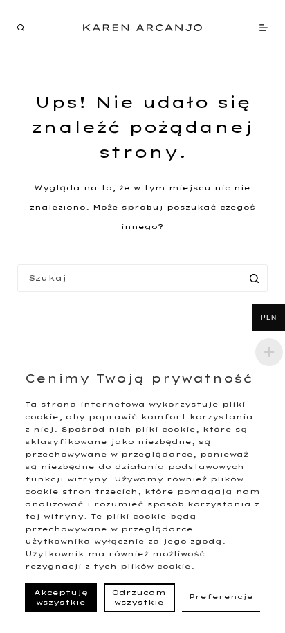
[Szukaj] (20, 27)
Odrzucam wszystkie (139, 597)
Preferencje (221, 596)
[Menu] (263, 28)
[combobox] (129, 278)
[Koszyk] (240, 28)
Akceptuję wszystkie (61, 597)
